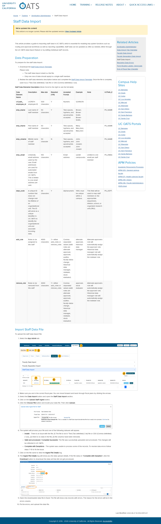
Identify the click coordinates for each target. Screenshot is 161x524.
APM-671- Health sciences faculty (130, 177)
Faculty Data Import (124, 53)
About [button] (120, 5)
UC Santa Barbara (125, 115)
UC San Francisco (125, 112)
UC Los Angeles (124, 99)
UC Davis (121, 93)
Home (73, 5)
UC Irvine (121, 96)
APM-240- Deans (125, 180)
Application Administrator (41, 16)
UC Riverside (123, 106)
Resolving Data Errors (125, 63)
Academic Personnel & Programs (131, 167)
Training (25, 16)
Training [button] (85, 5)
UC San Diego (123, 109)
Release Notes (104, 5)
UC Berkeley (123, 90)
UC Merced (122, 102)
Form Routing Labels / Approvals (129, 66)
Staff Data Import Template (41, 67)
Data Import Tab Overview (127, 50)
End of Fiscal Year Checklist (127, 69)
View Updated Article (73, 31)
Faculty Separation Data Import (129, 56)
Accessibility (107, 521)
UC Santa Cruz (124, 118)
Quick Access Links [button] (141, 5)
